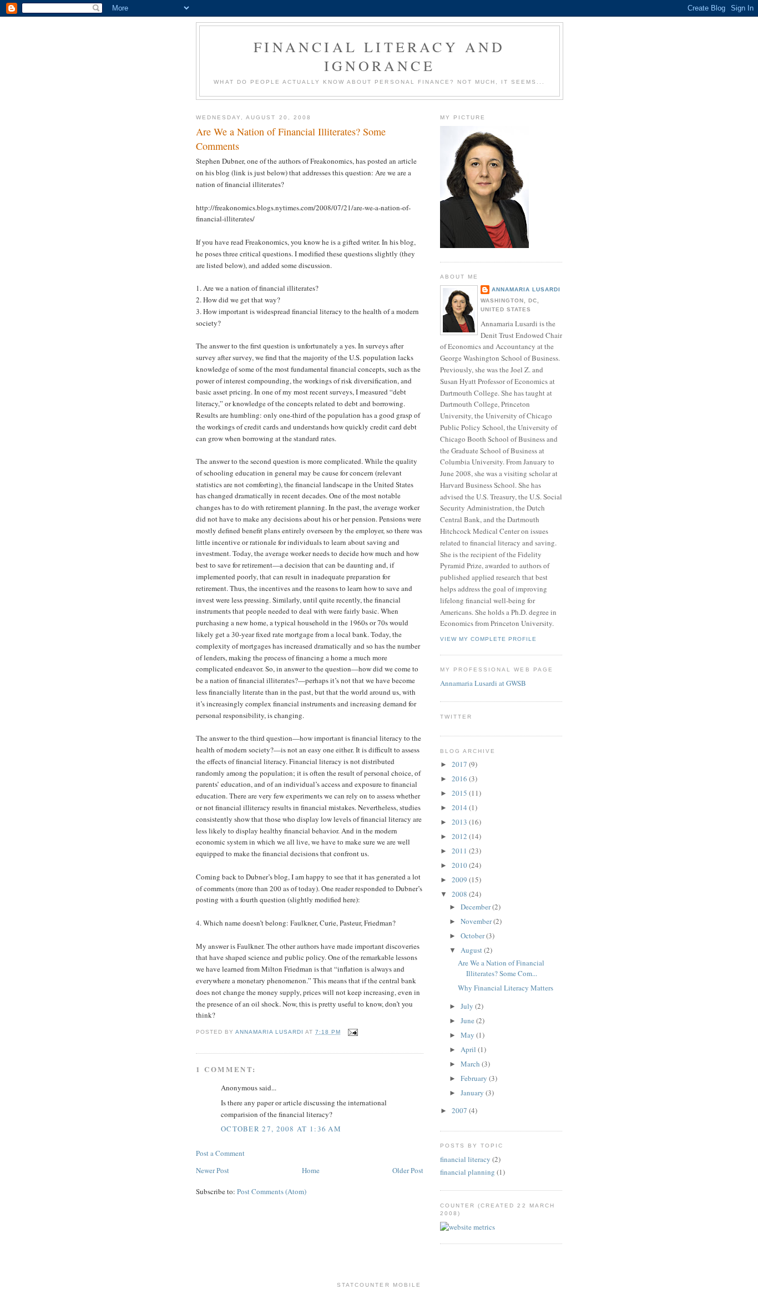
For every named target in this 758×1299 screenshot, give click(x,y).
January (473, 1093)
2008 (460, 894)
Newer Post (212, 1170)
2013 (460, 822)
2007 (460, 1110)
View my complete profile (488, 639)
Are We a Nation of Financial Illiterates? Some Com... (501, 968)
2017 (460, 764)
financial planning (467, 1172)
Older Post (407, 1170)
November (477, 921)
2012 (460, 836)
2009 (460, 879)
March (471, 1064)
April (469, 1049)
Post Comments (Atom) (271, 1191)
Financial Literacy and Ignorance (379, 56)
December (476, 907)
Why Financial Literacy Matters (505, 988)
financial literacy (465, 1159)
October (473, 936)
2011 (460, 851)
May (468, 1035)
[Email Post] (352, 1032)
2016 (460, 779)
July (468, 1006)
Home (311, 1170)
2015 (460, 793)
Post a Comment (220, 1153)
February (475, 1078)
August (472, 950)
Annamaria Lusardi (526, 289)
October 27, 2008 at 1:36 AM (281, 1129)
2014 (460, 807)
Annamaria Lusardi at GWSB (483, 683)
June (468, 1020)
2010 (460, 865)
